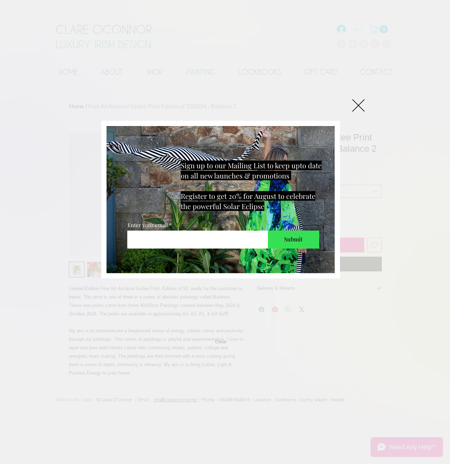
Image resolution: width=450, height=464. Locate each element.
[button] (358, 105)
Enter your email (148, 225)
